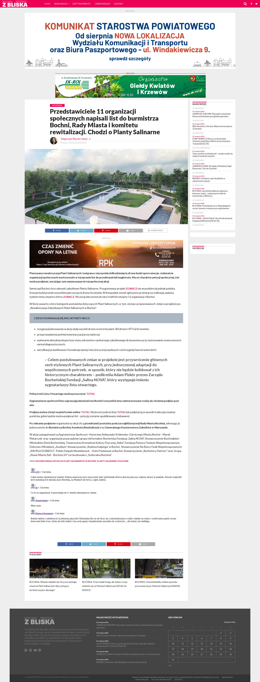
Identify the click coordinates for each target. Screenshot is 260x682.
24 (173, 654)
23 (230, 649)
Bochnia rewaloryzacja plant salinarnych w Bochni (66, 461)
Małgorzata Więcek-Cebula (74, 139)
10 (173, 643)
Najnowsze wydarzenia (112, 617)
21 (211, 649)
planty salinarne (107, 461)
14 (211, 643)
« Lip (170, 665)
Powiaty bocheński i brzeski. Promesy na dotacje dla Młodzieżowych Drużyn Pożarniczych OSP (175, 677)
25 (182, 654)
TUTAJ (90, 393)
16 (230, 643)
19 (192, 649)
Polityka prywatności (161, 679)
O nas (47, 4)
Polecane (123, 461)
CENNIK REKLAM (102, 4)
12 (192, 643)
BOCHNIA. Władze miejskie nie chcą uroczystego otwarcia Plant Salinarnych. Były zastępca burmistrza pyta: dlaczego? (53, 586)
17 (173, 649)
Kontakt (118, 4)
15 (221, 643)
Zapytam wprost (82, 4)
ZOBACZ (131, 288)
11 (182, 643)
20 (202, 649)
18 (182, 649)
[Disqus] (106, 504)
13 (202, 643)
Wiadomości (61, 4)
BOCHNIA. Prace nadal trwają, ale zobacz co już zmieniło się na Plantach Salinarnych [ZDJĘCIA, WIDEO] (104, 586)
